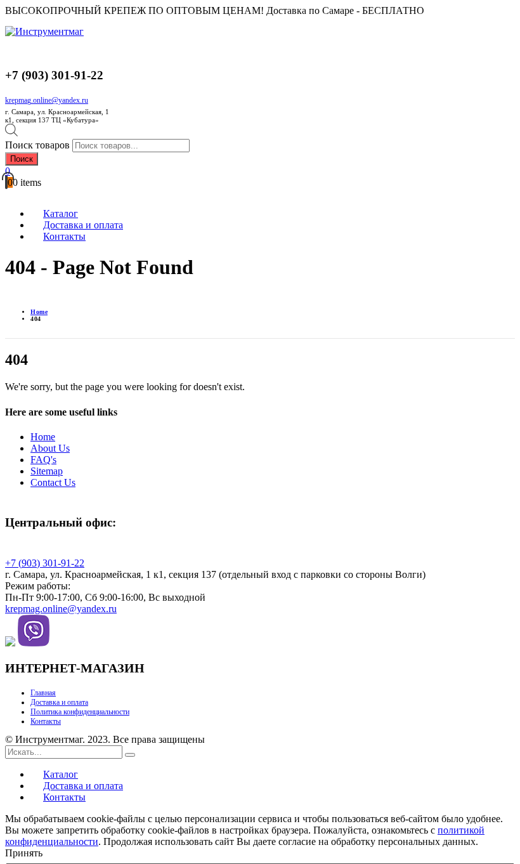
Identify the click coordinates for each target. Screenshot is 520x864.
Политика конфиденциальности (79, 711)
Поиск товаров (37, 145)
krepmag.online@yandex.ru (46, 100)
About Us (50, 448)
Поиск (21, 159)
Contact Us (52, 482)
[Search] (130, 755)
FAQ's (43, 459)
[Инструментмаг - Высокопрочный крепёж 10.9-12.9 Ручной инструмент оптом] (44, 31)
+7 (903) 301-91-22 (44, 563)
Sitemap (46, 471)
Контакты (45, 721)
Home (42, 436)
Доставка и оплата (59, 702)
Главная (43, 692)
